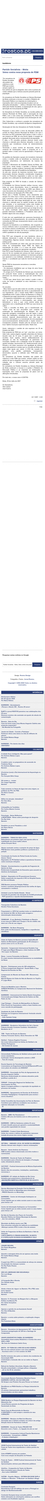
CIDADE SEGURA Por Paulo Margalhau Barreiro (8, 1247)
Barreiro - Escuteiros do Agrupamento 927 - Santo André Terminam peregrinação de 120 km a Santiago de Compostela (21, 1331)
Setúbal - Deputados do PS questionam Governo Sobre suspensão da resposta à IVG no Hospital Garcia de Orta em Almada (21, 878)
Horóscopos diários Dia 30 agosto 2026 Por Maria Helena (8, 698)
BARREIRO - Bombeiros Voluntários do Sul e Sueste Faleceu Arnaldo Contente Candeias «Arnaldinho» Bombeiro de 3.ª (19, 1027)
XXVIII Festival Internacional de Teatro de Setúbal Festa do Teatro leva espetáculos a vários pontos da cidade (20, 1447)
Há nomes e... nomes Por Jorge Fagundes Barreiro (8, 782)
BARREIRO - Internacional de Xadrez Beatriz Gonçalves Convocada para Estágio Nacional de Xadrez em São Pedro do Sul (21, 997)
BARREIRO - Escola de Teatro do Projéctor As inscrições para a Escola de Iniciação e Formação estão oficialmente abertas (20, 1160)
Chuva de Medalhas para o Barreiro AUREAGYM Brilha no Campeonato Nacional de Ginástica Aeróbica (21, 988)
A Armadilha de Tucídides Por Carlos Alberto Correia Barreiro (10, 809)
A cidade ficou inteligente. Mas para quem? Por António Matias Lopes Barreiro (16, 755)
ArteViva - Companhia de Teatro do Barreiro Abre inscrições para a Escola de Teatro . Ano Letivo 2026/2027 (16, 1470)
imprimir (38, 401)
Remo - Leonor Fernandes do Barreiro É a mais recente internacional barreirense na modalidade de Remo (21, 958)
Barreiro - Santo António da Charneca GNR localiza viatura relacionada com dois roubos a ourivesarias (19, 1151)
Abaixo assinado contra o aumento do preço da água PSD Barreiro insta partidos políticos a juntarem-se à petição (20, 849)
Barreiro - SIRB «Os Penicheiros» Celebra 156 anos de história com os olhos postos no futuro (20, 1116)
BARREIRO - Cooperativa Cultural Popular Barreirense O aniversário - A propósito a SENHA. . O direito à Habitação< (20, 1435)
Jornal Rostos (29, 679)
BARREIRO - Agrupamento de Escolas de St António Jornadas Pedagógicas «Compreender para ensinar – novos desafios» (20, 1094)
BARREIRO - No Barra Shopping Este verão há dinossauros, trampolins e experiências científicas (20, 929)
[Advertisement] (22, 23)
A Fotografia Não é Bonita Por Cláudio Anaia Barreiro (10, 1282)
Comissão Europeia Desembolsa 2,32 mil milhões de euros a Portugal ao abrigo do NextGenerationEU (20, 1488)
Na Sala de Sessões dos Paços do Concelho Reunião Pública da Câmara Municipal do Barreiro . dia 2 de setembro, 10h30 (19, 1217)
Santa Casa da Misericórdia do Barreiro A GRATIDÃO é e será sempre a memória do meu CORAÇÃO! (18, 1412)
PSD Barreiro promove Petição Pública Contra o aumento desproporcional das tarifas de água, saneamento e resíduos (21, 886)
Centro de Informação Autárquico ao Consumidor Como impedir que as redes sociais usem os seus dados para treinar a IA (21, 1208)
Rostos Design (25, 675)
